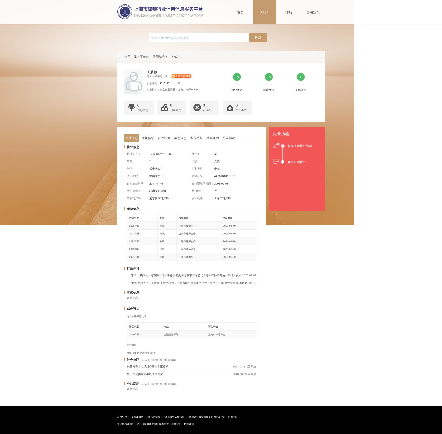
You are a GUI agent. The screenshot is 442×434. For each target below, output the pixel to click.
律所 (288, 12)
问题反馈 (189, 423)
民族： (196, 161)
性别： (196, 154)
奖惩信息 (180, 137)
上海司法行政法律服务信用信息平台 (206, 416)
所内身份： (134, 191)
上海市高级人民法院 (173, 416)
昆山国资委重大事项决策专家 (145, 374)
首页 (240, 12)
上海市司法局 (153, 416)
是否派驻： (198, 191)
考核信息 (148, 137)
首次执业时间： (136, 183)
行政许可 (164, 137)
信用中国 (233, 416)
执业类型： (198, 169)
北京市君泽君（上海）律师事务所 (179, 89)
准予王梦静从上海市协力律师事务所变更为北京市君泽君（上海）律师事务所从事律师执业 (186, 275)
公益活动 (229, 137)
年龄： (131, 161)
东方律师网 (137, 416)
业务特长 (196, 137)
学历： (131, 169)
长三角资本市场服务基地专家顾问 (147, 366)
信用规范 (313, 12)
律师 (264, 12)
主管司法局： (135, 198)
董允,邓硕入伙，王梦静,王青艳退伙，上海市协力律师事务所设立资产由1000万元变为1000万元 (189, 283)
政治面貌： (134, 176)
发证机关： (198, 198)
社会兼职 (212, 137)
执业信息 (131, 137)
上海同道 (176, 423)
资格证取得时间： (203, 183)
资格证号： (198, 176)
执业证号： (134, 154)
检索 (258, 37)
